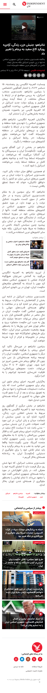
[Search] (14, 4)
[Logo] (40, 17)
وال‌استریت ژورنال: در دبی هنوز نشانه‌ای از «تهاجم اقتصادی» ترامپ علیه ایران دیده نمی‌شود (23, 592)
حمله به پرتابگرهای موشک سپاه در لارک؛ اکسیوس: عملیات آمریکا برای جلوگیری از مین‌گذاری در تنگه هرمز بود (24, 533)
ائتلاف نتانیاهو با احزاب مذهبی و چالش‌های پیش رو (17, 243)
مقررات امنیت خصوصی (34, 670)
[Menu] (5, 4)
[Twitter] (34, 75)
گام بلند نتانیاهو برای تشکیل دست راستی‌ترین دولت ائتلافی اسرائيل (16, 263)
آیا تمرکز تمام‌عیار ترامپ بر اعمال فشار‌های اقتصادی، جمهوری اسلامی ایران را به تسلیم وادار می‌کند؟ (24, 622)
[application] (23, 27)
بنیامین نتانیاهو (18, 493)
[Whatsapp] (39, 75)
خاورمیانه (21, 497)
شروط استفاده (37, 666)
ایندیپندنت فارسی (37, 70)
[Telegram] (22, 659)
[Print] (26, 75)
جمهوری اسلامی (32, 497)
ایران (41, 497)
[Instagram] (28, 659)
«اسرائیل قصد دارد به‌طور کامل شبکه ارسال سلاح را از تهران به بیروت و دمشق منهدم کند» (18, 254)
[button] (23, 27)
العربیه (28, 493)
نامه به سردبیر (18, 666)
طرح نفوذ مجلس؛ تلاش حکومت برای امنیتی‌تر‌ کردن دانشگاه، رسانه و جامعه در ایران (24, 563)
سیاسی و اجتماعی (23, 508)
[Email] (30, 75)
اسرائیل (7, 493)
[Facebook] (43, 75)
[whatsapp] (16, 659)
